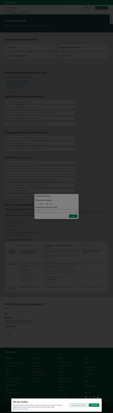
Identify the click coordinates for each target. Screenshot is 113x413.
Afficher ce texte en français (20, 409)
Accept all (94, 405)
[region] (56, 405)
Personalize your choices (78, 405)
